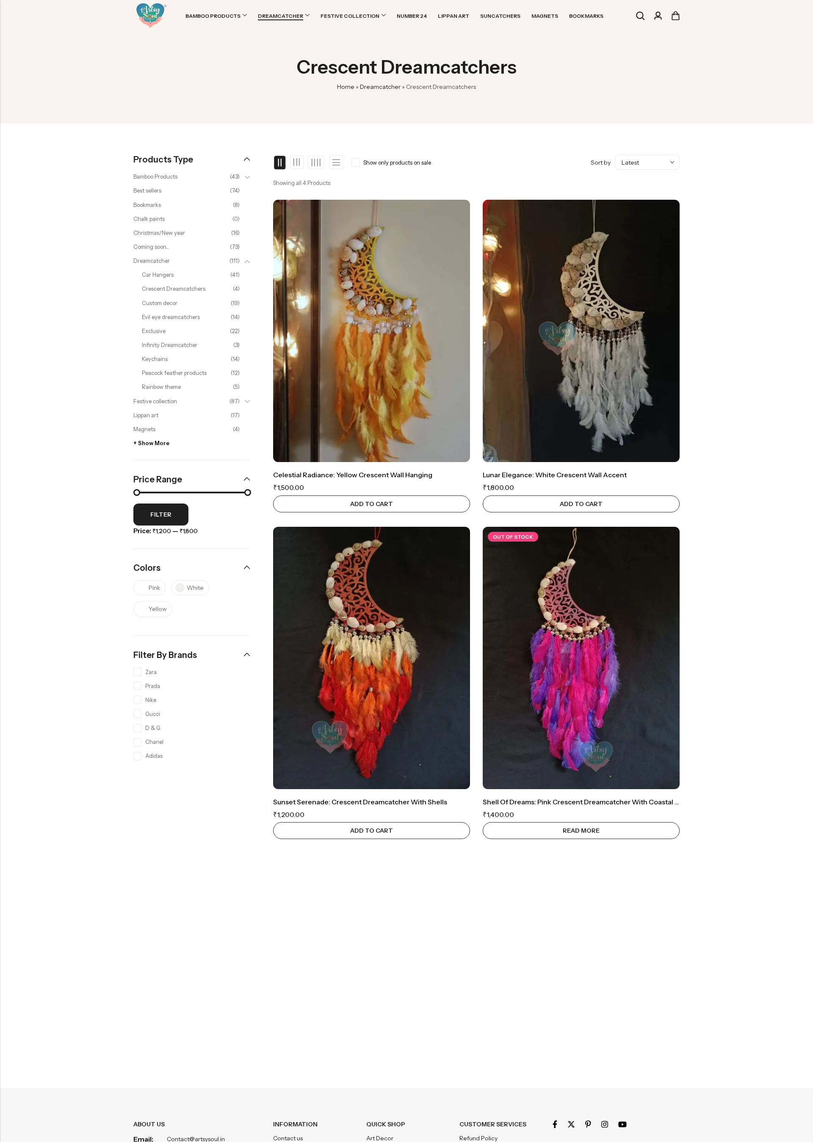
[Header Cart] (675, 15)
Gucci (152, 713)
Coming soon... (151, 246)
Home (345, 87)
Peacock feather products (174, 372)
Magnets (144, 429)
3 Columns (297, 162)
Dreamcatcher (380, 87)
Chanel (154, 741)
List (336, 162)
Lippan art (145, 415)
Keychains (155, 358)
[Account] (658, 16)
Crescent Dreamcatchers (173, 288)
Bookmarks (147, 204)
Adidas (154, 755)
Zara (151, 672)
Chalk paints (149, 218)
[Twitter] (571, 1124)
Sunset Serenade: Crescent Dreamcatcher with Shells (360, 802)
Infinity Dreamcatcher (169, 344)
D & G (152, 727)
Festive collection (155, 401)
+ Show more (151, 443)
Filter (160, 514)
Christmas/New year (159, 232)
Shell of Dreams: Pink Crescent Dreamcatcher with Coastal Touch (588, 802)
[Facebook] (555, 1124)
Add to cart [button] (371, 504)
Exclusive (154, 330)
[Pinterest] (588, 1124)
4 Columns (315, 162)
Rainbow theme (161, 386)
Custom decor (159, 303)
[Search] (640, 16)
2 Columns (280, 162)
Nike (150, 699)
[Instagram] (604, 1124)
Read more (581, 830)
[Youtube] (622, 1124)
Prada (152, 685)
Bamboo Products (155, 176)
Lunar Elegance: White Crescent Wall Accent (555, 475)
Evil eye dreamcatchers (171, 317)
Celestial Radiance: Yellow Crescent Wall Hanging (352, 475)
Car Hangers (158, 274)
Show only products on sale (397, 162)
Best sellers (147, 190)
